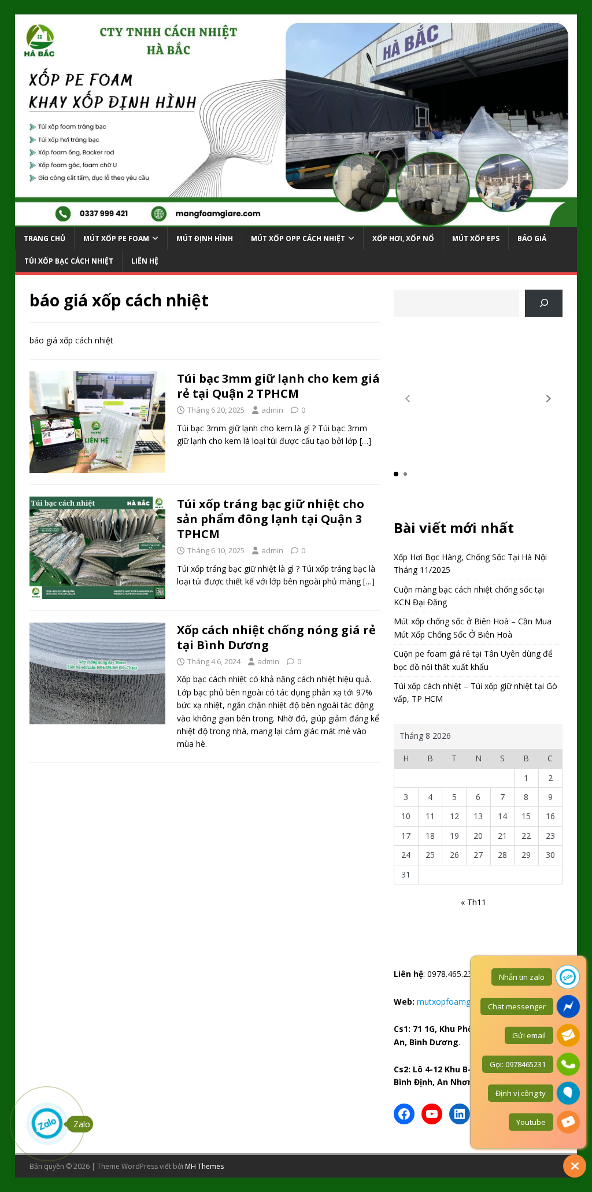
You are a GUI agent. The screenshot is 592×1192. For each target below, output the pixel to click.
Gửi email (529, 1035)
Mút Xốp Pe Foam (116, 238)
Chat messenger (517, 1006)
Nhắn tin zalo (522, 977)
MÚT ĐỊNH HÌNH (204, 238)
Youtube (531, 1122)
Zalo (81, 1124)
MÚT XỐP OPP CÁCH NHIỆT (298, 238)
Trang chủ (44, 238)
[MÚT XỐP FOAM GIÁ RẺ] (296, 219)
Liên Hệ (144, 261)
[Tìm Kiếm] (544, 303)
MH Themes (204, 1166)
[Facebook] (404, 1114)
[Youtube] (431, 1114)
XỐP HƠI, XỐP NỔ (403, 238)
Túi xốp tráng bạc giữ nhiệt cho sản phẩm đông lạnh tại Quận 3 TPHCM (270, 519)
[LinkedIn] (459, 1114)
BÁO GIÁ (531, 238)
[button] (549, 399)
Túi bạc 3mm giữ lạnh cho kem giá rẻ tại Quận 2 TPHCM (278, 386)
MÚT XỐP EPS (476, 238)
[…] (365, 440)
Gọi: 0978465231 (518, 1064)
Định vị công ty (520, 1093)
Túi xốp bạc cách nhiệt (68, 261)
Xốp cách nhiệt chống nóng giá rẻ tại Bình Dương (276, 637)
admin (272, 410)
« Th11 (473, 902)
